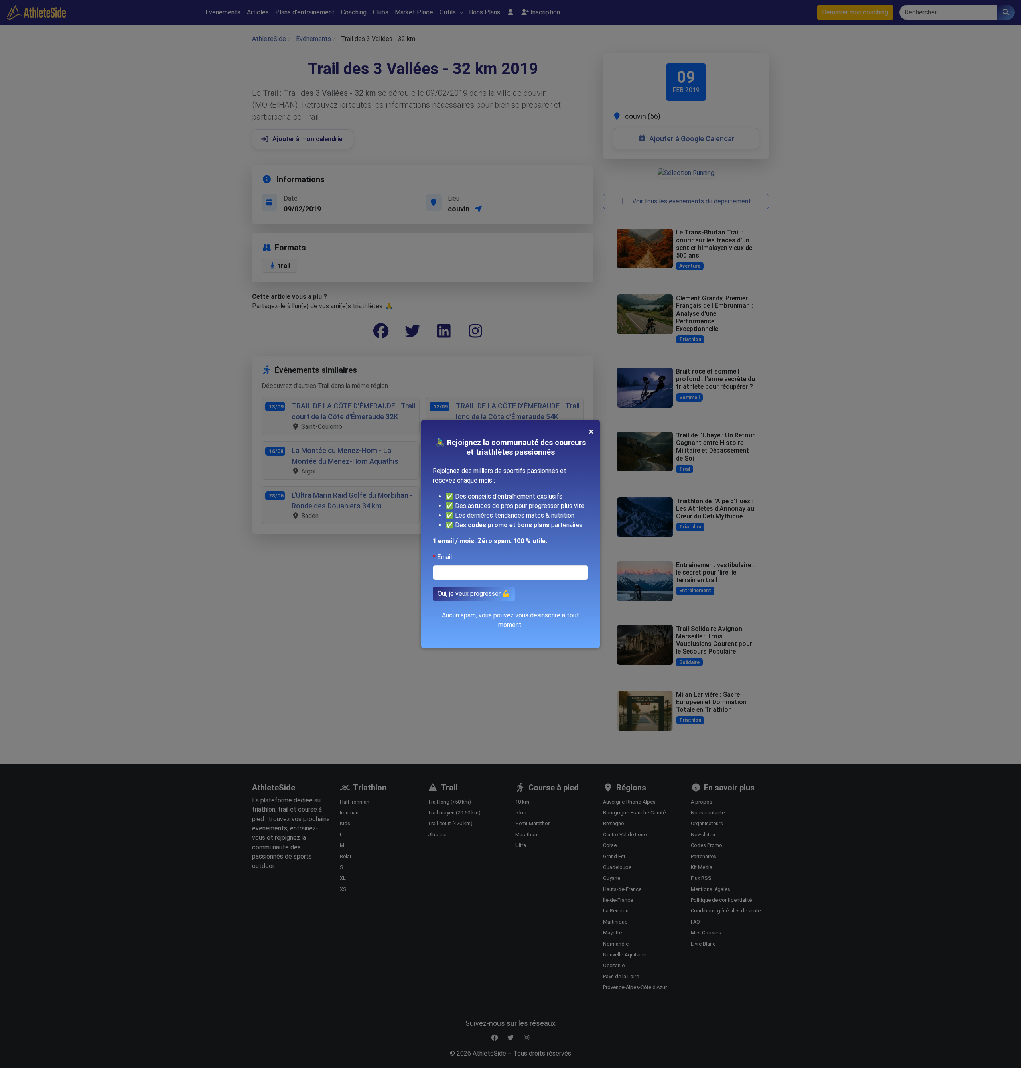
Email (444, 557)
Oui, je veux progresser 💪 (474, 593)
